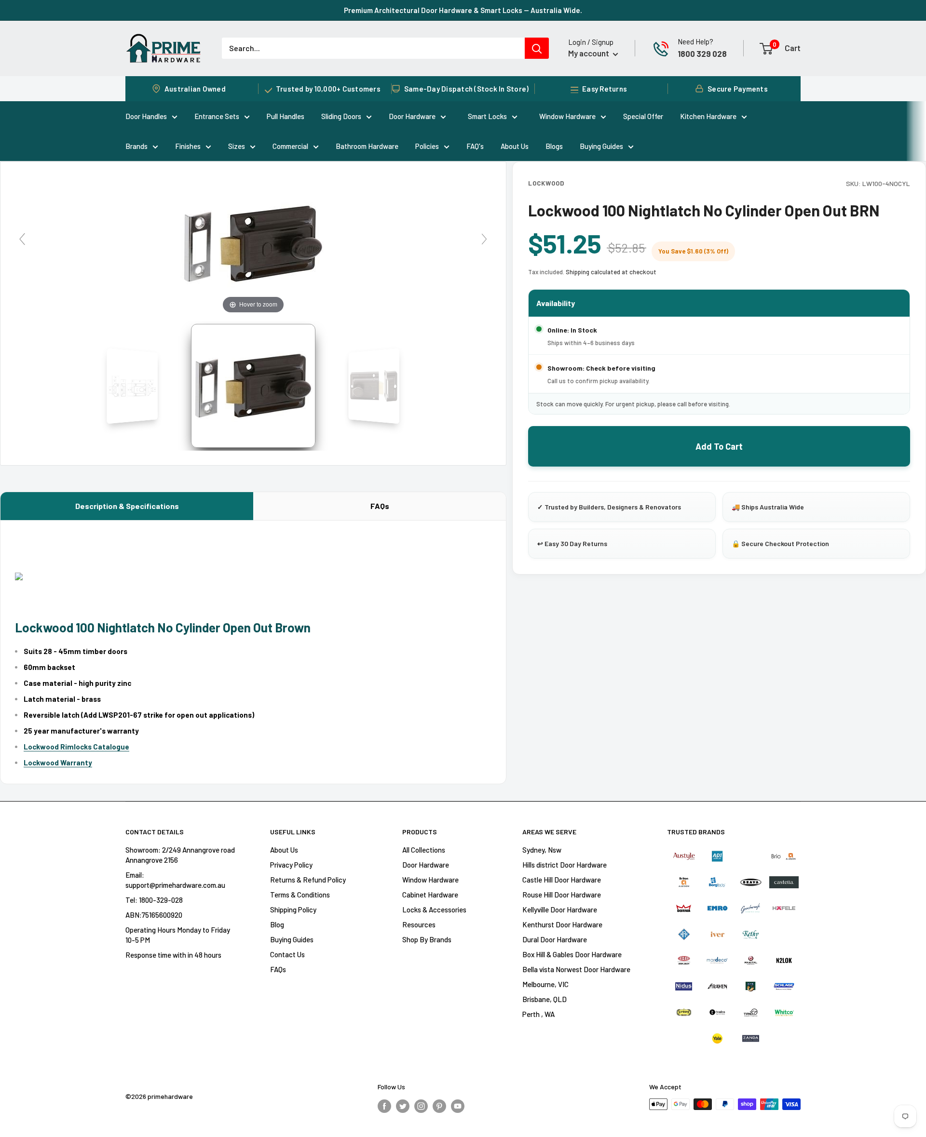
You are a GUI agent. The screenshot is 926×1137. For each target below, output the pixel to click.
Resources (419, 924)
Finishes (188, 146)
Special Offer (643, 116)
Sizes (236, 146)
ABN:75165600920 (153, 914)
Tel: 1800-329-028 (154, 900)
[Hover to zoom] (253, 242)
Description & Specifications (127, 505)
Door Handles (146, 116)
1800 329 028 (702, 53)
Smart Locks (487, 116)
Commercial (290, 146)
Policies (427, 146)
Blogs (554, 146)
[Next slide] (484, 239)
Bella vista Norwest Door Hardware (576, 969)
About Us (515, 146)
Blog (277, 924)
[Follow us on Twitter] (402, 1105)
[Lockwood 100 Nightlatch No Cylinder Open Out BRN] (253, 386)
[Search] (537, 48)
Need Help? (695, 41)
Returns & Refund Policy (308, 879)
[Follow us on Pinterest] (439, 1105)
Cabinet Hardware (430, 894)
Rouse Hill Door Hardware (561, 894)
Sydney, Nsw (541, 849)
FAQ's (475, 146)
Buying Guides (601, 146)
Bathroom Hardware (367, 146)
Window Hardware (567, 116)
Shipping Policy (293, 909)
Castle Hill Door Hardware (561, 879)
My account (589, 53)
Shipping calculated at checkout (611, 272)
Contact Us (287, 954)
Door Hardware (412, 116)
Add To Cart (719, 446)
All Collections (423, 849)
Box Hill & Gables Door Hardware (572, 954)
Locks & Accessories (434, 909)
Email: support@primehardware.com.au (175, 879)
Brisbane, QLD (544, 999)
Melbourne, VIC (545, 984)
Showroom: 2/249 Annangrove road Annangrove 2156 (180, 854)
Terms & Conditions (300, 894)
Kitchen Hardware (708, 116)
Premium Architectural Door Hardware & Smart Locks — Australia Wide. (463, 10)
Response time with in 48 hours (173, 954)
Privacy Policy (291, 864)
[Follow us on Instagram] (421, 1105)
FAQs (379, 505)
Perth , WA (538, 1014)
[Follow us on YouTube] (457, 1105)
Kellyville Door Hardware (559, 909)
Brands (136, 146)
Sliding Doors (341, 116)
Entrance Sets (216, 116)
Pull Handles (285, 116)
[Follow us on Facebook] (384, 1105)
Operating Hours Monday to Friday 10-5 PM (177, 934)
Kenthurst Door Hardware (562, 924)
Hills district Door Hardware (564, 864)
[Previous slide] (22, 239)
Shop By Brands (426, 939)
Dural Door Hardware (554, 939)
